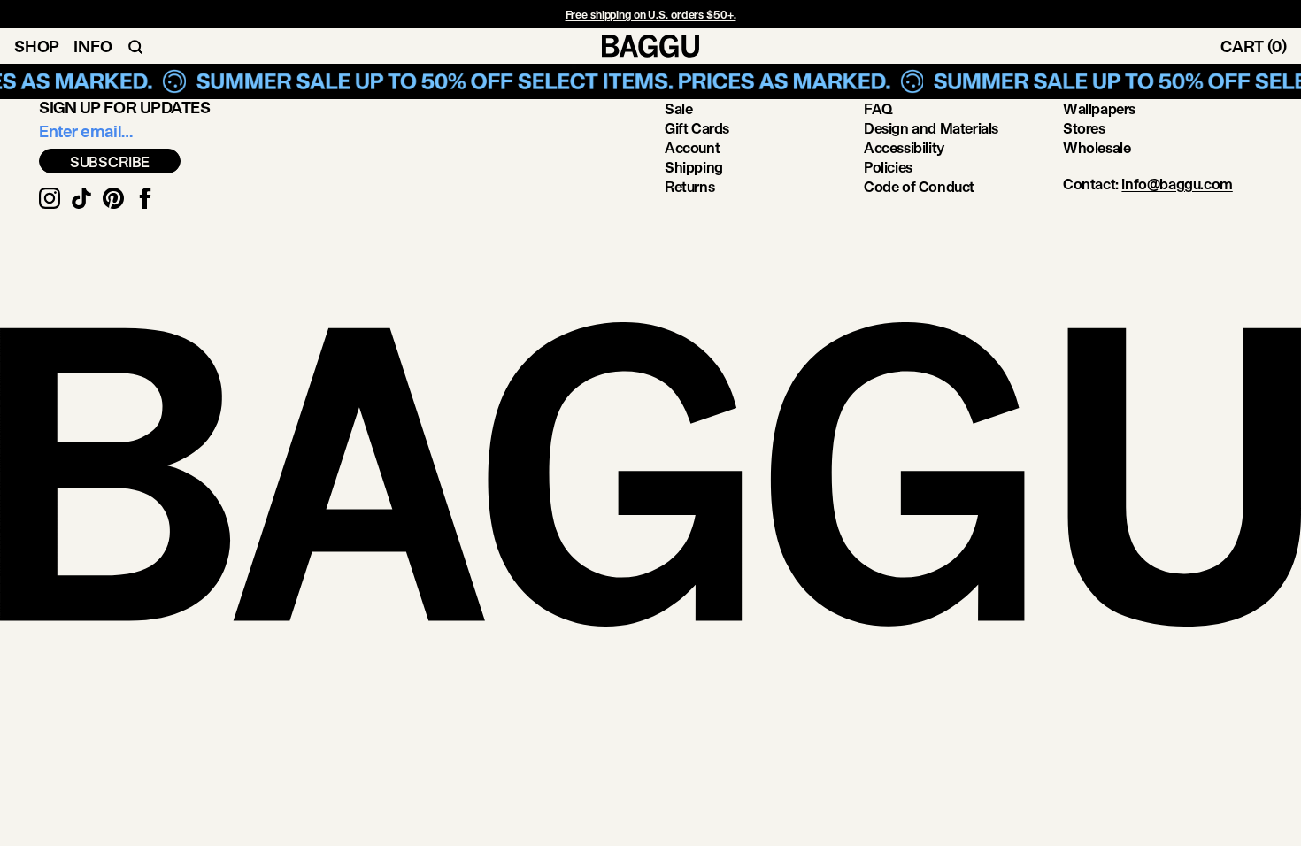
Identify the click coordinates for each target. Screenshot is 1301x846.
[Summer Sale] (650, 81)
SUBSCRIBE (110, 161)
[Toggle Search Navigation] (135, 46)
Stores (1084, 127)
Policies (888, 166)
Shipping (694, 166)
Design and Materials (931, 127)
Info (92, 46)
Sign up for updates (124, 107)
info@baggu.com (1176, 183)
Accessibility (904, 147)
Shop (36, 46)
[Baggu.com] (650, 46)
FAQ (878, 108)
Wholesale (1096, 147)
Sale (678, 108)
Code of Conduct (919, 186)
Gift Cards (697, 127)
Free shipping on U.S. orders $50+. (651, 14)
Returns (689, 186)
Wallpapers (1099, 108)
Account (692, 147)
